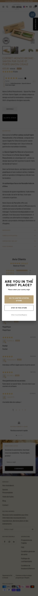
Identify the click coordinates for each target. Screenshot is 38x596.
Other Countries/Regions (19, 315)
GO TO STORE (19, 299)
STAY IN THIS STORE (19, 308)
